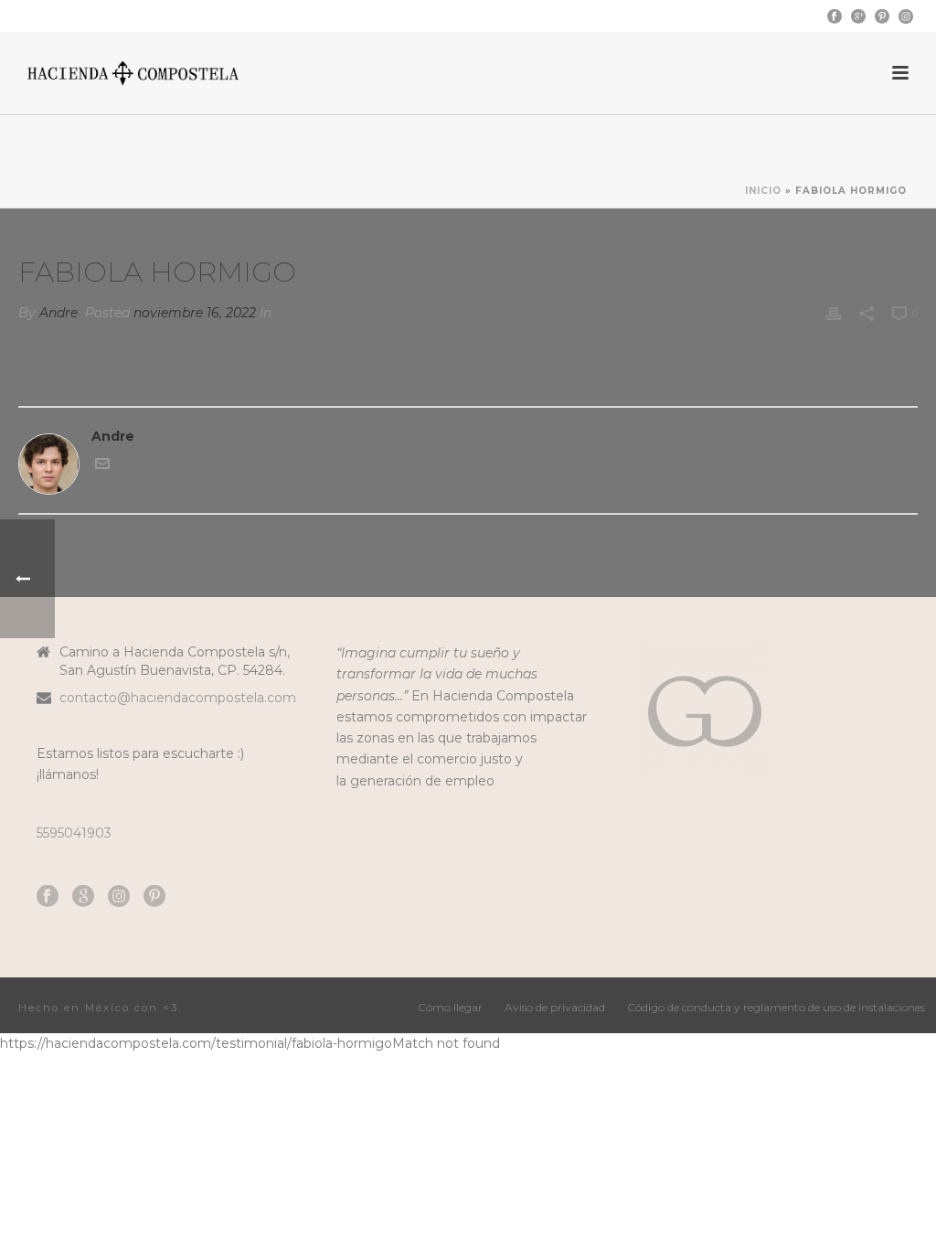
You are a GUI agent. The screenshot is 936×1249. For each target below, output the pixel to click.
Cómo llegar (450, 1007)
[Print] (833, 313)
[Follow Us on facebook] (47, 897)
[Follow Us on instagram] (119, 897)
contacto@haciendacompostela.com (177, 697)
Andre (58, 312)
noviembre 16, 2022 (194, 312)
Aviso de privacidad (555, 1007)
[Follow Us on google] (83, 897)
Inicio (763, 191)
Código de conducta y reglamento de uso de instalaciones (776, 1007)
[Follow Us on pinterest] (154, 897)
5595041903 (74, 833)
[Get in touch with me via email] (102, 466)
